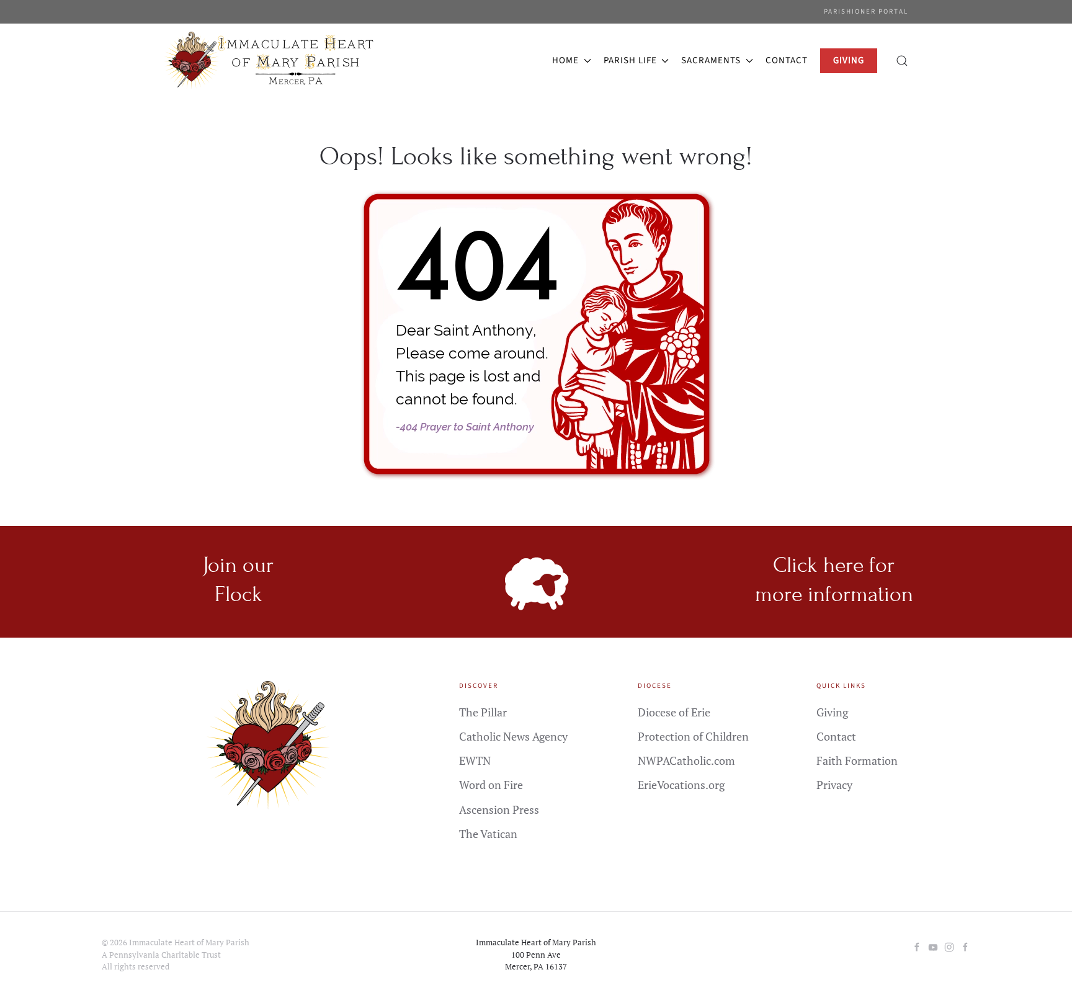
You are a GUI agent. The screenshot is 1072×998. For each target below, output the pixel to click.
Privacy (834, 784)
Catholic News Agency (513, 736)
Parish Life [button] (630, 60)
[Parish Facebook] (917, 945)
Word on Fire (491, 784)
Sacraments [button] (711, 60)
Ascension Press (499, 809)
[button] (902, 61)
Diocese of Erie (674, 712)
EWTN (475, 760)
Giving (832, 712)
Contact (787, 60)
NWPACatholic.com (686, 760)
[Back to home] (271, 61)
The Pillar (483, 712)
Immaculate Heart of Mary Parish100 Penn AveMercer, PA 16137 (536, 954)
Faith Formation (857, 760)
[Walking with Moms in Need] (965, 945)
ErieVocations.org (681, 784)
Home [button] (565, 60)
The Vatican (488, 833)
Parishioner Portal (866, 11)
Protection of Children (693, 736)
